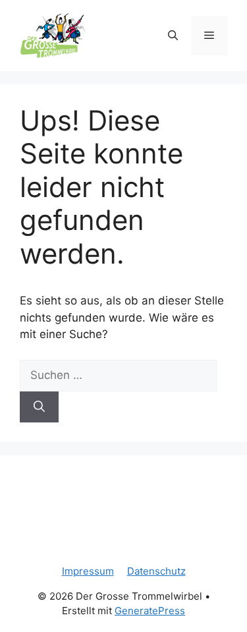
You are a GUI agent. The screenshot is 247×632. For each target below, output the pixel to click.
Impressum (88, 571)
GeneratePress (150, 610)
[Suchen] (39, 407)
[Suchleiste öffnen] (173, 35)
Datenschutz (156, 571)
